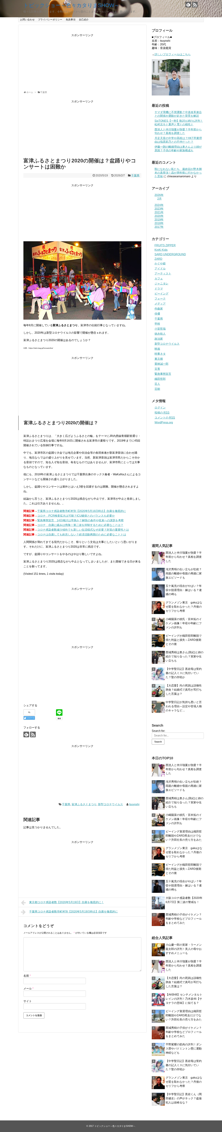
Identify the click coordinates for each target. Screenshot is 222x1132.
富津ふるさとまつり (84, 804)
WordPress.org (164, 422)
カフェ (159, 278)
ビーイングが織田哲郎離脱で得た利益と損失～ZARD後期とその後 (184, 639)
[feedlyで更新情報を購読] (188, 4)
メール (28, 988)
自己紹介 (84, 19)
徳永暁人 (160, 333)
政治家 (159, 338)
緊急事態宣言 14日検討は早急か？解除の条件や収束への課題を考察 (80, 520)
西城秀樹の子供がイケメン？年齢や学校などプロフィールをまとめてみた (184, 918)
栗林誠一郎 (161, 363)
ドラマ (159, 288)
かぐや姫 (160, 263)
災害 (157, 368)
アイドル (160, 268)
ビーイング (161, 293)
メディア (160, 303)
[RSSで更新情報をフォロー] (195, 4)
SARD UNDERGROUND (170, 254)
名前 (27, 975)
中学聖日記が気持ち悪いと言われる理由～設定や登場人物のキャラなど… (184, 706)
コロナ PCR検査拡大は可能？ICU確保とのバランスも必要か (76, 515)
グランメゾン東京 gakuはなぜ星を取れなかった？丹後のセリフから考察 (184, 606)
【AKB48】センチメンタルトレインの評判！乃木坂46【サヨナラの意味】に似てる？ (184, 998)
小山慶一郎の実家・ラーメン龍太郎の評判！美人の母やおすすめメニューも (184, 949)
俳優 (157, 313)
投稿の (162, 412)
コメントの (165, 417)
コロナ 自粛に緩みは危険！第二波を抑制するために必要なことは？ (80, 525)
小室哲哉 (160, 328)
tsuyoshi (134, 804)
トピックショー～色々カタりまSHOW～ (71, 5)
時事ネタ (160, 353)
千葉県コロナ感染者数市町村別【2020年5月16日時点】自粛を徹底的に (81, 511)
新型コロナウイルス (110, 804)
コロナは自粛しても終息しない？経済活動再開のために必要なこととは (81, 534)
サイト (27, 1001)
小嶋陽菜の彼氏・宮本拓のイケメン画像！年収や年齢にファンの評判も (184, 623)
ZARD (158, 258)
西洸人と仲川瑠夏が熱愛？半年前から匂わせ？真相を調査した (184, 556)
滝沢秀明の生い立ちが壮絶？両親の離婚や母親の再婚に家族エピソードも (184, 573)
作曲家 (159, 308)
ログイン (160, 407)
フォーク (160, 298)
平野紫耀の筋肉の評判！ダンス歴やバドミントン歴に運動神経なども (184, 1048)
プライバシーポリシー (50, 19)
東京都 (159, 358)
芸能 (157, 388)
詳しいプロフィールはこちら (173, 54)
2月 (159, 198)
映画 (157, 348)
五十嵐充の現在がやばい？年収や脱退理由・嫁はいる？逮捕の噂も (184, 590)
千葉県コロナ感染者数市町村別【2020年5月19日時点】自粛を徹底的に (73, 911)
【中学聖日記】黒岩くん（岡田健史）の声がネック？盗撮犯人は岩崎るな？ (184, 1098)
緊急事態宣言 (163, 373)
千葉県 (135, 175)
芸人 (157, 383)
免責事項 (70, 19)
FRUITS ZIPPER (165, 245)
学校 (157, 323)
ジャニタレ (161, 283)
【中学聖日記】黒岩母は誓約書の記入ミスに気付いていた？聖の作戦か (184, 673)
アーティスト (163, 273)
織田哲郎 (160, 378)
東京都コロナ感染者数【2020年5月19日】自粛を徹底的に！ (66, 902)
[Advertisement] (82, 61)
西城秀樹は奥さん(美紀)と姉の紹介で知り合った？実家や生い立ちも (184, 656)
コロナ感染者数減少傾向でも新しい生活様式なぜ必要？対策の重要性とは (83, 529)
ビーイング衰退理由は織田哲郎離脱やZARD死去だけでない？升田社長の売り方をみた (184, 835)
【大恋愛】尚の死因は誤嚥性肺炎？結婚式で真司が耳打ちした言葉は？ (184, 689)
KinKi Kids (161, 249)
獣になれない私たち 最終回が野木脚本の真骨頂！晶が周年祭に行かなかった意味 (178, 173)
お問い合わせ (27, 19)
